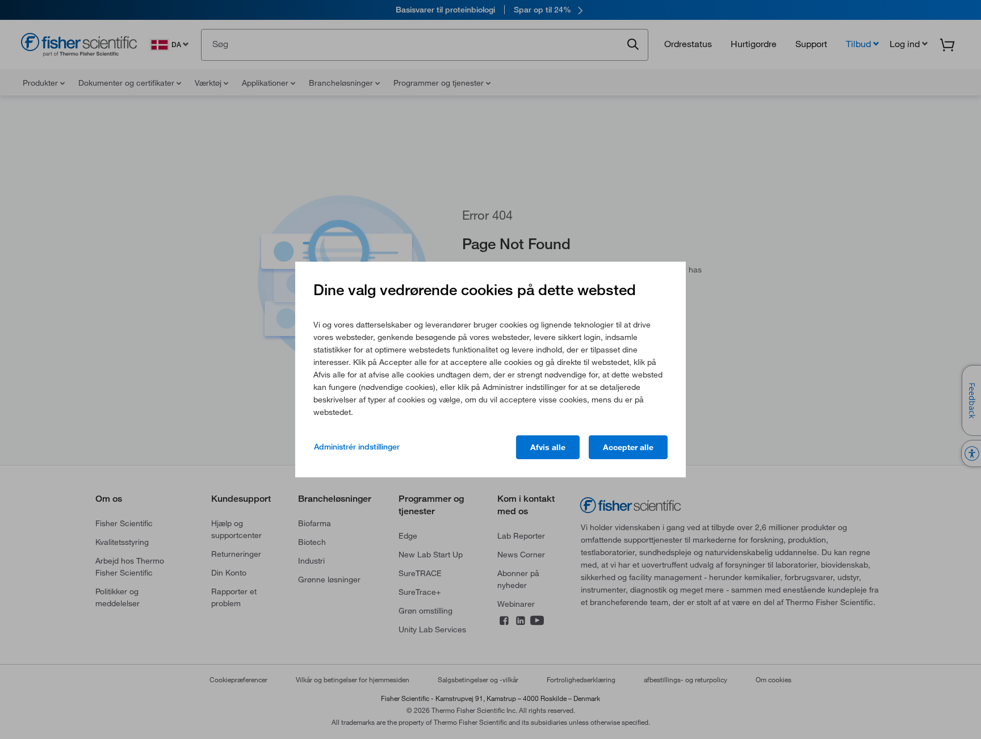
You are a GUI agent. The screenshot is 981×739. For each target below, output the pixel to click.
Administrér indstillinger (357, 447)
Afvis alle (547, 447)
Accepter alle (628, 447)
